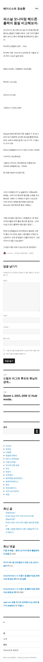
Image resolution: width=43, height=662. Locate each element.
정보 (7, 484)
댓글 (5, 281)
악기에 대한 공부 (12, 465)
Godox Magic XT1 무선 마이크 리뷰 (20, 516)
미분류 (8, 452)
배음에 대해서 (11, 455)
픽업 (7, 494)
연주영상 (9, 475)
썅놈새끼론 (10, 519)
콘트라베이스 (11, 488)
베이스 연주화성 (12, 458)
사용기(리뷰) (11, 462)
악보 (7, 468)
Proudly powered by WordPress (27, 657)
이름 (5, 316)
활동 (5, 644)
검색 (5, 427)
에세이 (31, 253)
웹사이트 (6, 338)
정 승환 (23, 578)
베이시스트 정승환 (14, 8)
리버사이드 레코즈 (10, 650)
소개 (5, 639)
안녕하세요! (10, 512)
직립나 (21, 605)
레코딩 (8, 449)
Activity (8, 445)
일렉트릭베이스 (12, 481)
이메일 (6, 327)
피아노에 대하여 (12, 491)
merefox (10, 253)
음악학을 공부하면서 (14, 478)
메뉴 (36, 8)
